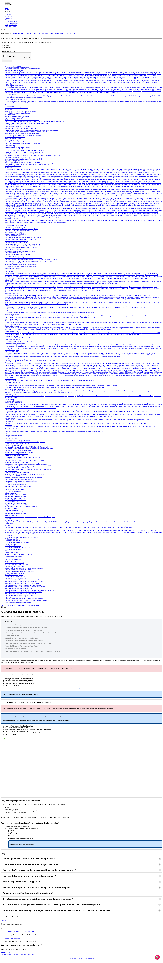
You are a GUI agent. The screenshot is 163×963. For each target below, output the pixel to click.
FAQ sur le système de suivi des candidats (88, 370)
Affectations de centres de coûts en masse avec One (20, 154)
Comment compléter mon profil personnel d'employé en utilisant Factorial (89, 87)
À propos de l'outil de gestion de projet (16, 225)
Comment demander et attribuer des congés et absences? (76, 210)
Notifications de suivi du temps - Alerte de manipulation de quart (43, 181)
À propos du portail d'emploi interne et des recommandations (122, 363)
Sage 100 (35, 283)
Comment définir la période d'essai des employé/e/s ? (30, 346)
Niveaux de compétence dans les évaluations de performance (65, 406)
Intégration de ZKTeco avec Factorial (16, 495)
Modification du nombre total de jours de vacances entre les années (59, 203)
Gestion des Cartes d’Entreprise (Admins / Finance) (69, 302)
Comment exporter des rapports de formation (18, 450)
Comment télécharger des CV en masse (130, 372)
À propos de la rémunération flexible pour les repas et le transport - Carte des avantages (30, 287)
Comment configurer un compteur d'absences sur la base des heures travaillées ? (86, 198)
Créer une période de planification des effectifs (43, 316)
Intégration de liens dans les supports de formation (19, 452)
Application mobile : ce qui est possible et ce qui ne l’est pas (143, 80)
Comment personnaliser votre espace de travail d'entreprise (129, 74)
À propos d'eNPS (100, 414)
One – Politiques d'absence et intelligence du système (20, 111)
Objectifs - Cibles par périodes (14, 161)
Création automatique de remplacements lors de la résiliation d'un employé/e (77, 356)
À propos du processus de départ (106, 391)
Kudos (6, 433)
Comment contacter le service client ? (65, 33)
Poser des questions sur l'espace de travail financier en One (85, 299)
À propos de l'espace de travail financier (34, 295)
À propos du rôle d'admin (51, 385)
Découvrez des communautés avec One (16, 108)
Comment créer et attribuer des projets (16, 227)
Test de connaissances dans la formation (16, 454)
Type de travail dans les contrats (110, 356)
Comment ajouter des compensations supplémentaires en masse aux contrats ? (36, 275)
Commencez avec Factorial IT (13, 527)
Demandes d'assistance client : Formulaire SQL (19, 588)
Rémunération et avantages (13, 268)
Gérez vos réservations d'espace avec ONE (17, 126)
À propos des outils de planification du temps (18, 195)
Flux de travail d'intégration (88, 391)
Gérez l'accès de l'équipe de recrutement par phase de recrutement (118, 375)
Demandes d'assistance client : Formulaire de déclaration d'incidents (25, 587)
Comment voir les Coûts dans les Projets (16, 241)
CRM (6, 310)
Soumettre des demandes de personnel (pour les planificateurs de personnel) (79, 316)
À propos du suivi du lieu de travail (25, 171)
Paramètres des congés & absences (15, 196)
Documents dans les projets (13, 249)
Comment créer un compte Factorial (43, 72)
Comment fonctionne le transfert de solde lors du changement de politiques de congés (129, 205)
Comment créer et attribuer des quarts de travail (106, 189)
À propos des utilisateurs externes (34, 385)
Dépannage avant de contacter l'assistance (17, 597)
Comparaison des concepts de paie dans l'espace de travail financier (48, 299)
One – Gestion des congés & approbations (17, 113)
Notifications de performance (13, 549)
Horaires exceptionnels (33, 176)
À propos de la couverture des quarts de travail (117, 191)
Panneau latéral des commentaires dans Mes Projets (20, 251)
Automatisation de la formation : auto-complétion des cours (22, 457)
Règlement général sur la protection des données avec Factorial (74, 367)
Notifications (8, 535)
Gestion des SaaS (57, 527)
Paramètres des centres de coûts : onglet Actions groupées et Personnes (70, 297)
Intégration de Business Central (14, 522)
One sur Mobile (9, 109)
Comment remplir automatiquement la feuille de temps (84, 174)
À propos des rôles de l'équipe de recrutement (18, 341)
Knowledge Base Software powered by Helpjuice (81, 958)
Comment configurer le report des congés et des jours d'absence (82, 201)
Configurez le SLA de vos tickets (14, 563)
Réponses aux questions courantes (15, 99)
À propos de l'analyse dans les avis (15, 404)
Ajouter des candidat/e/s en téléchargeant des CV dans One (22, 143)
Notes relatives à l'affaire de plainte (48, 420)
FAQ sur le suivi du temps (60, 174)
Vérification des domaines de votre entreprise (80, 82)
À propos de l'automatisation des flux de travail (18, 391)
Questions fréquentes (12, 635)
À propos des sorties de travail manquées (132, 178)
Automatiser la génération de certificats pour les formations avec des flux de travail (29, 449)
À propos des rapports (51, 396)
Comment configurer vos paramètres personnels (125, 87)
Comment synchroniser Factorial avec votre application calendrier (36, 89)
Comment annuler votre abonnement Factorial (18, 569)
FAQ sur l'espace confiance (29, 420)
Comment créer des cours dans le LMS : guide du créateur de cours (24, 460)
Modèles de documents (11, 321)
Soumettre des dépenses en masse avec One (17, 147)
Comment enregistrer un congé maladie (93, 215)
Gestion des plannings (11, 188)
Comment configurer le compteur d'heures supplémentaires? (127, 198)
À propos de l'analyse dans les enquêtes (42, 414)
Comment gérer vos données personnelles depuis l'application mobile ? (26, 96)
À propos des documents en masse (30, 333)
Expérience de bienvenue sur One (15, 137)
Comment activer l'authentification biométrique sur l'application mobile (78, 89)
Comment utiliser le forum (126, 365)
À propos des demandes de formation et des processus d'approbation (25, 442)
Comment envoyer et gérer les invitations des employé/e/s (84, 101)
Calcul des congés (106, 201)
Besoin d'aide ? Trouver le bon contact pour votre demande (22, 68)
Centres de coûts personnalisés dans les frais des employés (109, 297)
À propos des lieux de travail (68, 75)
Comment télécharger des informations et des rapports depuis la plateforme (123, 101)
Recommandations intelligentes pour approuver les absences (78, 213)
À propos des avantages (136, 287)
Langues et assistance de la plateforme (55, 101)
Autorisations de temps (28, 387)
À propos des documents (12, 333)
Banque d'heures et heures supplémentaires (115, 176)
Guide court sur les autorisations (14, 385)
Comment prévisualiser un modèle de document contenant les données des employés (85, 322)
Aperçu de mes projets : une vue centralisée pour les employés (23, 237)
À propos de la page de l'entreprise (45, 368)
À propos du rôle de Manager (126, 345)
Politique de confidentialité (21, 954)
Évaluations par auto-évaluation (46, 408)
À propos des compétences (36, 411)
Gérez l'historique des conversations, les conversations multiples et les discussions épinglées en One (34, 121)
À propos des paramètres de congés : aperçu (18, 198)
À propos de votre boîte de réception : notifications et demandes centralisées (44, 87)
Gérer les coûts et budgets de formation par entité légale (21, 481)
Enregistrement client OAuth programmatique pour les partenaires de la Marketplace (30, 517)
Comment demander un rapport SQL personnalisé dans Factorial (24, 598)
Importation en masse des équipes (89, 346)
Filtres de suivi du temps (122, 183)
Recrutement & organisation (13, 339)
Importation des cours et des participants (16, 462)
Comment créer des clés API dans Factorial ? (52, 74)
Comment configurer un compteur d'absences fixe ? (20, 201)
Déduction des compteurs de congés (15, 220)
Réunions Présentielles (50, 426)
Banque (20, 309)
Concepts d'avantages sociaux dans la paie (38, 290)
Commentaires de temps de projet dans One (17, 157)
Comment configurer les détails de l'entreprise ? (19, 72)
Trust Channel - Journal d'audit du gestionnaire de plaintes (134, 420)
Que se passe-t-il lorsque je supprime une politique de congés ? (44, 200)
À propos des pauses (43, 171)
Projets (7, 224)
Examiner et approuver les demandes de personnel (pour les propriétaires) (124, 316)
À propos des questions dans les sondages (140, 414)
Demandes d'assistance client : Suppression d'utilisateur (21, 593)
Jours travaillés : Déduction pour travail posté (124, 220)
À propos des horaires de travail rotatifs (143, 191)
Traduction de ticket (10, 561)
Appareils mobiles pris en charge (92, 96)
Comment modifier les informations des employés (26, 80)
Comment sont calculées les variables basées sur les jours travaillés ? (86, 278)
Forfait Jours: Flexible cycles (120, 203)
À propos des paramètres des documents (145, 333)
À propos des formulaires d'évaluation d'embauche (26, 370)
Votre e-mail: (6, 45)
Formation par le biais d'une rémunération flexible (71, 287)
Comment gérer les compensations (114, 273)
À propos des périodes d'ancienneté (96, 200)
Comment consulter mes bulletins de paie (120, 333)
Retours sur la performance (29, 408)
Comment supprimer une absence (52, 215)
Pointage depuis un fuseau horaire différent (75, 184)
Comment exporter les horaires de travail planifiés (68, 191)
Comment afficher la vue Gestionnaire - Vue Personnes (21, 239)
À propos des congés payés (48, 208)
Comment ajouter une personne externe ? (19, 625)
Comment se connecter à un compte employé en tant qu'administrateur (32, 33)
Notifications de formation (12, 541)
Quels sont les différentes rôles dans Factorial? (103, 345)
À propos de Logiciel (11, 307)
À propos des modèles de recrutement (71, 363)
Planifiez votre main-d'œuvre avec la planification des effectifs (121, 299)
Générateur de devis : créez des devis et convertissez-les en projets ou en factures (28, 261)
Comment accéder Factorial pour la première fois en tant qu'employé (35, 92)
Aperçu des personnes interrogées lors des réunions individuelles (131, 426)
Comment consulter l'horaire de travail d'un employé (116, 91)
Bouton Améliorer (10, 145)
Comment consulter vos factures (14, 566)
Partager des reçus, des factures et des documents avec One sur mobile (25, 150)
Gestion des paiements (11, 309)
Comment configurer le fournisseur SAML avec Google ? (72, 72)
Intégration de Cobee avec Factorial (15, 496)
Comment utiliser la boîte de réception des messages (102, 365)
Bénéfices (7, 285)
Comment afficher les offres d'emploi (23, 368)
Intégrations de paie (10, 280)
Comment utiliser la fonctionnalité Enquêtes (17, 414)
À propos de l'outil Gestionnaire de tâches (47, 360)
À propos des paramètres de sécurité (109, 77)
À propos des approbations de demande (137, 367)
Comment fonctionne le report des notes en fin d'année (95, 203)
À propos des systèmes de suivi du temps (39, 174)
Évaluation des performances (13, 402)
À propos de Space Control (56, 380)
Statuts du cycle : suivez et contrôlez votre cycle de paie (75, 275)
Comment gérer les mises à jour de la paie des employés (86, 273)
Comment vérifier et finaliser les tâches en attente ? (20, 360)
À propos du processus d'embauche (93, 363)
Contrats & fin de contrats (12, 351)
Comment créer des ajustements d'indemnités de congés (143, 208)
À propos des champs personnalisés (26, 75)
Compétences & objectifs (12, 409)
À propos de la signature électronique (94, 328)
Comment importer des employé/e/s (125, 79)
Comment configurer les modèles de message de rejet (136, 370)
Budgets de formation (11, 471)
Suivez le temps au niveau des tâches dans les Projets (20, 264)
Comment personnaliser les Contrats (97, 353)
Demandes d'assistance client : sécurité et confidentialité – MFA (23, 592)
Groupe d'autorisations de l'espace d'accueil (104, 385)
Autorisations (8, 384)
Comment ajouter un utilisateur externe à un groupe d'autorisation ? (27, 627)
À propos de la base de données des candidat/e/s (19, 363)
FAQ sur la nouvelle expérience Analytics (89, 396)
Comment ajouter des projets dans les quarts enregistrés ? (21, 229)
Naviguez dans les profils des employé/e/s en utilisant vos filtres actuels (92, 348)
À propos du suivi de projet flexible (15, 234)
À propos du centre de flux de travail (44, 391)
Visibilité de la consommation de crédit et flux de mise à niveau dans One (26, 123)
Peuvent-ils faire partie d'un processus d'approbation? (22, 646)
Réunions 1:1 (8, 425)
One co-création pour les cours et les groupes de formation (22, 133)
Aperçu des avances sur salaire (14, 270)
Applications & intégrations (13, 491)
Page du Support (6, 605)
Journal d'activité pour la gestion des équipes (119, 195)
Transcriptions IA (80, 426)
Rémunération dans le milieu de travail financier (119, 295)
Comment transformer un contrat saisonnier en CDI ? (134, 355)
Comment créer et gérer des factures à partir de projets (21, 247)
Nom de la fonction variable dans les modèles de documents (64, 324)
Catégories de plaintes (65, 420)
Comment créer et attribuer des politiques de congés (46, 198)
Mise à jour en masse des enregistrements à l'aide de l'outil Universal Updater (136, 348)
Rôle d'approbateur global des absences (48, 213)
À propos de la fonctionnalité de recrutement (46, 363)
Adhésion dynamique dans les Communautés (134, 423)
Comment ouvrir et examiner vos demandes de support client (23, 580)
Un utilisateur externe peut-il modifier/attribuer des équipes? (24, 640)
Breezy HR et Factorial (11, 510)
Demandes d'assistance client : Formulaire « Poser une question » (24, 581)
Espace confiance (10, 418)
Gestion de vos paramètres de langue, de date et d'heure (84, 91)
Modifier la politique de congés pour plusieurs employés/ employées (84, 205)
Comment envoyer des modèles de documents (124, 322)
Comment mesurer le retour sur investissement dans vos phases (23, 258)
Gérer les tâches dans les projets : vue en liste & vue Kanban (22, 244)
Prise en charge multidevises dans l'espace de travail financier (65, 295)
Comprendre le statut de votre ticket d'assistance (19, 595)
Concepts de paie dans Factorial (14, 273)
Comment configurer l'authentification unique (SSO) (82, 77)
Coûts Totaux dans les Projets (13, 253)
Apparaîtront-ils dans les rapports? (16, 648)
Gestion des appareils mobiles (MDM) (40, 527)
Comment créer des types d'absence (93, 208)
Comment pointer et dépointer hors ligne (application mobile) (132, 184)
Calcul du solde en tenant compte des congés (76, 181)
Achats (7, 305)
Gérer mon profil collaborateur (14, 86)
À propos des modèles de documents (49, 322)
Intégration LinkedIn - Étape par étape (77, 522)
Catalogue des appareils (19, 532)
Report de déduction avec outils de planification (71, 220)
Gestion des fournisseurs (31, 309)
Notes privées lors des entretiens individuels (98, 426)
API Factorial (9, 518)
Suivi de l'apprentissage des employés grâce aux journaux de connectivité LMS (28, 466)
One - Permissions (10, 114)
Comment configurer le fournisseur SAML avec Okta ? (145, 72)
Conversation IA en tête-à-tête (34, 426)
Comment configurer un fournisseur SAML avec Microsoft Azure (108, 72)
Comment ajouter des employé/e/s (15, 77)
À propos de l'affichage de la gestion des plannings (52, 189)
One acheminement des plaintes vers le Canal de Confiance (22, 162)
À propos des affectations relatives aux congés (49, 201)
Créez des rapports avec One (110, 396)
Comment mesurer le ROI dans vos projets (17, 254)
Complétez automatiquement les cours (16, 459)
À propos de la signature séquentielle (77, 329)
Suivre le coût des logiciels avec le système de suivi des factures (80, 307)
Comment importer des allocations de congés (126, 201)
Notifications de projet (11, 539)
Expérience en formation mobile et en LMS (17, 472)
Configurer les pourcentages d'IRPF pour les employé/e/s (21, 82)
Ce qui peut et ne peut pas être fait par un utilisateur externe (25, 630)
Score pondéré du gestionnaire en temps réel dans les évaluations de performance (107, 406)
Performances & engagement (13, 401)
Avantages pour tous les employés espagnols (65, 290)
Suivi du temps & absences (13, 166)
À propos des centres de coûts (13, 295)
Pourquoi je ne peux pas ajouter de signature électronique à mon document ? (59, 328)
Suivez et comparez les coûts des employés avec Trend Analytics (30, 297)
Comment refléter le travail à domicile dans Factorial (134, 181)
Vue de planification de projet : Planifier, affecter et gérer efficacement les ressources (30, 246)
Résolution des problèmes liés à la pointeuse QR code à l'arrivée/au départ (40, 184)
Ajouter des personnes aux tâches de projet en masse (20, 266)
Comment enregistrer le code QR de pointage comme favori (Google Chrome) (38, 178)
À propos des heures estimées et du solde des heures (94, 169)
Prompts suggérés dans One (13, 138)
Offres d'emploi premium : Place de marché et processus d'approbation (113, 374)
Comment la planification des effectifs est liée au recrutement (47, 317)
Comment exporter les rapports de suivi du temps (63, 172)
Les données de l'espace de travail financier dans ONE (21, 128)
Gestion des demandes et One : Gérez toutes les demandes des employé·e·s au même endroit (32, 130)
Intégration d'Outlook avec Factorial (15, 500)
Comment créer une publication (14, 423)
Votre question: (6, 47)
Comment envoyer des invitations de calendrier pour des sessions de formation (28, 469)
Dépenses (7, 300)
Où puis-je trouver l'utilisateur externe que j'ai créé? (21, 638)
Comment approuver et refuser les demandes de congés (110, 210)
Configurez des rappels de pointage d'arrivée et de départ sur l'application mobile (78, 179)
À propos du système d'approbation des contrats (72, 353)
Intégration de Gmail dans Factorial (15, 498)
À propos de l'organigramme (55, 345)
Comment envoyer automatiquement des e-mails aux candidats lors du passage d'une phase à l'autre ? (88, 372)
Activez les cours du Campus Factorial (16, 489)
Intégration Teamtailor (11, 508)
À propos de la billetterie (12, 552)
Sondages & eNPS (10, 413)
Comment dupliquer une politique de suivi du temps (130, 186)
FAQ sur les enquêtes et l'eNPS (77, 416)
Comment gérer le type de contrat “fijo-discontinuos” (26, 355)
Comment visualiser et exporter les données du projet (20, 230)
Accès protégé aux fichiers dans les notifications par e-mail (87, 334)
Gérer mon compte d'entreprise (14, 70)
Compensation (9, 271)
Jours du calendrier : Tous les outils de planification (41, 220)
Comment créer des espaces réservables (35, 380)
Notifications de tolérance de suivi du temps (17, 542)
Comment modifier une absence (72, 215)
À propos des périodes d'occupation (49, 210)
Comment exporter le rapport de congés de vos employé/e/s (22, 208)
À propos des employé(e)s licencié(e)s (16, 353)
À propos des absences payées (108, 212)
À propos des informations (36, 396)
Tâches (7, 358)
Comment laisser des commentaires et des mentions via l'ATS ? (37, 365)
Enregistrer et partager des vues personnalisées (52, 82)
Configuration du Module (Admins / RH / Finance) (39, 302)
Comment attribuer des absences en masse (24, 213)
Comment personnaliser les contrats (52, 355)
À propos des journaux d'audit (75, 74)
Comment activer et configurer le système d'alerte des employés (23, 431)
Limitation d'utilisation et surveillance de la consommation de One (24, 152)
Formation (8, 437)
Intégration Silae (9, 282)
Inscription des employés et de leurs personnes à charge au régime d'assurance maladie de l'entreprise (62, 288)
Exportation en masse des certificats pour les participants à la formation (26, 464)
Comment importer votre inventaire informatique (33, 530)
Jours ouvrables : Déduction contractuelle (98, 220)
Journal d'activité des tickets (13, 559)
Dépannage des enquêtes (107, 416)
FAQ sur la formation (11, 438)
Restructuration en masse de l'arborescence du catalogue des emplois (25, 348)
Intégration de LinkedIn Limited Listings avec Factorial (21, 506)
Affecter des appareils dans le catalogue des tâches (63, 530)
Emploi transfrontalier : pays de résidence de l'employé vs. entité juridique (63, 80)
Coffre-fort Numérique (11, 336)
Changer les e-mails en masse (102, 82)
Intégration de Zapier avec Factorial (15, 503)
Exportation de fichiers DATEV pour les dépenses (102, 283)
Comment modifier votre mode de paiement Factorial (20, 571)
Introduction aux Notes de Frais (14, 302)
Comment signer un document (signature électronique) (21, 328)
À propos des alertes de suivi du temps (111, 174)
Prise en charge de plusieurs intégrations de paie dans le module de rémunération (125, 282)
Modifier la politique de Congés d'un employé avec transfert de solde (42, 205)
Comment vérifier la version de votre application (116, 96)
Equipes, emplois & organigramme (15, 343)
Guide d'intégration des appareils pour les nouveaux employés (96, 530)
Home (6, 8)
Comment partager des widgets (67, 396)
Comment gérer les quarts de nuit (43, 191)
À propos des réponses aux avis (35, 404)
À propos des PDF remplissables (14, 322)
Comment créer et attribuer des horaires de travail (34, 172)
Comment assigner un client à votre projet (17, 242)
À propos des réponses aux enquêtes (117, 414)
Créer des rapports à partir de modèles (130, 396)
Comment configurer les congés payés (74, 200)
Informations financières (12, 293)
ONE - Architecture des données (14, 118)
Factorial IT (8, 525)
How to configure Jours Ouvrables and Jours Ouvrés (143, 200)
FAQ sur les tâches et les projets (14, 232)
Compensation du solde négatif (69, 183)
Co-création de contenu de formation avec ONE (19, 467)
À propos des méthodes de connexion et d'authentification (22, 74)
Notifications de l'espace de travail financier (17, 547)
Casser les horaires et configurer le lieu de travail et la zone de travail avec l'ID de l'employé (87, 186)
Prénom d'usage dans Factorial (142, 91)
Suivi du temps (9, 167)
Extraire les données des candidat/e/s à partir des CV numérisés (79, 375)
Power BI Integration (11, 515)
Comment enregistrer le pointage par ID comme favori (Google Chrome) (98, 178)
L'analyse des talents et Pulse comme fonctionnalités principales (27, 406)
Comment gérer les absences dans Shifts (150, 193)
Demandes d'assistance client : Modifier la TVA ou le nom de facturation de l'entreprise (30, 590)
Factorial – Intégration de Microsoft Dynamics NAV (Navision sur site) (44, 522)
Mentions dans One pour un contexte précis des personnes (22, 120)
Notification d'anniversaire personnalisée (128, 391)
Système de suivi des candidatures (15, 362)
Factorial (32, 954)
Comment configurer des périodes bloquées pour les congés (35, 212)
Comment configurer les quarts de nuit (51, 176)
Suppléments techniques (61, 304)
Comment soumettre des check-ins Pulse (91, 431)
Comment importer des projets (13, 235)
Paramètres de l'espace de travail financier (139, 297)
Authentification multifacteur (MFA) (41, 79)
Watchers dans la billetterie (12, 558)
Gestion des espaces (10, 379)
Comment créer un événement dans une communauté (104, 423)
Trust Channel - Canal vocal (80, 420)
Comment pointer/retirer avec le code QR (133, 171)
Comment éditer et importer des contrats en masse (123, 353)
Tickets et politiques (10, 551)
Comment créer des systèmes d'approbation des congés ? (21, 210)
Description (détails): (8, 51)
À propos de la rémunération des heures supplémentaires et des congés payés (37, 183)
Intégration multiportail (149, 372)
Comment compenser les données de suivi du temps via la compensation (114, 275)
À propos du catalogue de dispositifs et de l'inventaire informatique (90, 532)
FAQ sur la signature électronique (144, 328)
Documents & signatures (12, 319)
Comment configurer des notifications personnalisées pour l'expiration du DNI (48, 392)
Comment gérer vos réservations (14, 380)
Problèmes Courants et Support (24, 304)
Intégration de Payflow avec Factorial (16, 505)
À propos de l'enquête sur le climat (57, 416)
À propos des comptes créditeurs (135, 307)
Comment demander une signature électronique (119, 328)
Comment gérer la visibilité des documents (34, 334)
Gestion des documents (11, 331)
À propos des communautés (32, 423)
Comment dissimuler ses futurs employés (77, 345)
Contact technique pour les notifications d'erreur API (127, 82)
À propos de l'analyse (148, 396)
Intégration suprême (10, 493)
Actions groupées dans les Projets (14, 263)
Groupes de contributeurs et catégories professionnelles (116, 346)
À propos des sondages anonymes (36, 416)
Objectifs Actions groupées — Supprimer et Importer (60, 411)
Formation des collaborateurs (13, 483)
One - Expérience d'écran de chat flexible (17, 116)
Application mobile (10, 94)
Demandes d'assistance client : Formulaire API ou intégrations (23, 585)
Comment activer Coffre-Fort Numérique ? (17, 338)
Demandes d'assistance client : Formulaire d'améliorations (22, 583)
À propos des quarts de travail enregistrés (44, 195)
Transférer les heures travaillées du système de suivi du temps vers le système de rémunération (46, 276)
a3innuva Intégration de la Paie (24, 282)
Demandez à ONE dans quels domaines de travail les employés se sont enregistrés (29, 164)
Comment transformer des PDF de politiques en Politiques (122, 334)
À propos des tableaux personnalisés (48, 75)
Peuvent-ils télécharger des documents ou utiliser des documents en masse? (28, 643)
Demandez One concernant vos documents (17, 125)
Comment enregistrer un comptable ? (147, 275)
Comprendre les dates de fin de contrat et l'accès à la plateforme (82, 355)
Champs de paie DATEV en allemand (75, 283)
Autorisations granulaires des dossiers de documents (75, 385)
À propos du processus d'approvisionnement (112, 307)
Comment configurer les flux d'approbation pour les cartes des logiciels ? (39, 307)
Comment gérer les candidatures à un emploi (44, 374)
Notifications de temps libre (13, 546)
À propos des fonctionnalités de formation (17, 443)
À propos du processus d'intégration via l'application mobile (64, 96)
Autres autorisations (69, 387)
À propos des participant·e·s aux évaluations (58, 404)
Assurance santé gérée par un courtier (89, 290)
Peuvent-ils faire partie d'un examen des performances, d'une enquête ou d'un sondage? (33, 651)
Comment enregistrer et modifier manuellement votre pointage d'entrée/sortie (97, 171)
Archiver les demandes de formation (15, 484)
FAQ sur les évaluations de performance (110, 404)
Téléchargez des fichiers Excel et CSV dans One (19, 149)
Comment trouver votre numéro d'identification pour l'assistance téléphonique (27, 600)
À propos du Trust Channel (13, 420)
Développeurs (128, 527)
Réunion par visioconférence (66, 426)
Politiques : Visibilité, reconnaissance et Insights (19, 554)
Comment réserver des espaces (73, 380)
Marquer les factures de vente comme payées (81, 312)
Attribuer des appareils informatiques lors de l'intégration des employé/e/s (48, 532)
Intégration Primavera (75, 282)
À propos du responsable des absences (115, 208)
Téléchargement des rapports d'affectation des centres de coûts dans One (26, 132)
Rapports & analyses (11, 394)
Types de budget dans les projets (14, 256)
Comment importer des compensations (58, 273)
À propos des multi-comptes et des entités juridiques (135, 77)
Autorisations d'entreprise (55, 387)
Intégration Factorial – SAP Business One (101, 522)
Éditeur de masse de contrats (110, 355)
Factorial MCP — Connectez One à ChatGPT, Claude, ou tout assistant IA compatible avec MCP (33, 155)
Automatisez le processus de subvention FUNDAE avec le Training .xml (26, 447)
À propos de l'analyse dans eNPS (85, 414)
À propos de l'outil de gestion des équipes (79, 189)
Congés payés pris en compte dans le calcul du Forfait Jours (96, 183)
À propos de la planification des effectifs (16, 316)
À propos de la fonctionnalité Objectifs (16, 411)
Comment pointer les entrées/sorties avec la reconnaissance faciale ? (123, 172)
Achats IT (26, 527)
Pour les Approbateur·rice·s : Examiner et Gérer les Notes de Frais (136, 302)
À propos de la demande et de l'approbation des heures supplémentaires (26, 169)
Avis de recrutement (10, 544)
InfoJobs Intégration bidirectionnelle (125, 522)
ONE (6, 104)
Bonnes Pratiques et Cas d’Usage (44, 304)
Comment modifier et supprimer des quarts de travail (136, 189)
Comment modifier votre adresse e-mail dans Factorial (52, 91)
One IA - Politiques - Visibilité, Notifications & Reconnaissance (23, 135)
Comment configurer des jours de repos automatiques (20, 189)
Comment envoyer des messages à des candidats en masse (75, 374)
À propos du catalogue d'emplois (14, 345)
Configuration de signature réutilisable (100, 329)
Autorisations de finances (97, 387)
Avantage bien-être (92, 287)
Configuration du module (46, 309)
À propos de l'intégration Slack (14, 501)
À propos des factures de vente (58, 312)
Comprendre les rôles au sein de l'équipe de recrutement (62, 346)
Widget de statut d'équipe (69, 178)
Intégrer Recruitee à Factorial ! (14, 512)
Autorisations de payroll (83, 387)
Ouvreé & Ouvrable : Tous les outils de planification (50, 222)
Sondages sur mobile (93, 416)
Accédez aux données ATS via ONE (145, 374)
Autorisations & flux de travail (14, 382)
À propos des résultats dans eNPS (65, 414)
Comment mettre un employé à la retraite (68, 92)
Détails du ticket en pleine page (14, 556)
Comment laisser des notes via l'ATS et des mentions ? (98, 368)
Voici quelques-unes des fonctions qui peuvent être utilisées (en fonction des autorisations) (34, 633)
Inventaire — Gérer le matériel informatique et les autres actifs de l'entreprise (133, 532)
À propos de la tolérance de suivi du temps (62, 171)
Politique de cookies (7, 954)
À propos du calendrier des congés (64, 212)
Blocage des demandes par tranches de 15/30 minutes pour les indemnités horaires (120, 213)
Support (7, 9)
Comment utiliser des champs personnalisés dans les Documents (59, 333)
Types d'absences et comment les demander (118, 215)
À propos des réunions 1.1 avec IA (15, 426)
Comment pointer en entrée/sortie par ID (91, 172)
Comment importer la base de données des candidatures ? (21, 367)
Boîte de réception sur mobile (140, 96)
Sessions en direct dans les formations (16, 488)
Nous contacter (5, 952)
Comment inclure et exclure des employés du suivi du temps (128, 169)
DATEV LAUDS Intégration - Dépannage (51, 283)
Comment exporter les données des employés (98, 74)
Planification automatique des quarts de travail (70, 195)
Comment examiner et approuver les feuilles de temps (63, 169)
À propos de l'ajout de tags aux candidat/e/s (68, 368)
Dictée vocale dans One (12, 140)
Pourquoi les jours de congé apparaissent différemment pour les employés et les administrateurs (45, 217)
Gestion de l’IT (9, 523)
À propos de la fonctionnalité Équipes (35, 345)
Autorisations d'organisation (13, 387)
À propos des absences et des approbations (69, 208)
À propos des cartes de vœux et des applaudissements (56, 423)
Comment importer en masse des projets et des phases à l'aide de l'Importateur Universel (31, 259)
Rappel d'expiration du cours (13, 445)
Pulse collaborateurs (10, 430)
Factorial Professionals (11, 276)
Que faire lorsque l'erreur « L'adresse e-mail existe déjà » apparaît (24, 101)
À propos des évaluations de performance (134, 404)
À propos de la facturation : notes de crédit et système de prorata (24, 568)
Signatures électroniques (12, 326)
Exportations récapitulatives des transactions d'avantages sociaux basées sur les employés (118, 288)
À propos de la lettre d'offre (47, 367)
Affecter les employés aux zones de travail (58, 348)
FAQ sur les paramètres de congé (117, 200)
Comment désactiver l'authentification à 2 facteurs (67, 79)
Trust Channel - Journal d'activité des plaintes (102, 420)
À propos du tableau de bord (13, 87)
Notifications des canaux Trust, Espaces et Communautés (21, 537)
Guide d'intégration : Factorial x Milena (57, 282)
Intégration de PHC (39, 282)
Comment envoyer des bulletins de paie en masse (93, 333)
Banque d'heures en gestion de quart (95, 195)
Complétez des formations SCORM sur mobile (18, 479)
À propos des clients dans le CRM (38, 312)
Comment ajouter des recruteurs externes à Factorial (71, 365)
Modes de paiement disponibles (14, 575)
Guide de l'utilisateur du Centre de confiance (18, 602)
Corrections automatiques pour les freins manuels (104, 181)
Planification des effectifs (12, 314)
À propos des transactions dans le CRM (16, 312)
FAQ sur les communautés (80, 423)
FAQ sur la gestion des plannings (93, 191)
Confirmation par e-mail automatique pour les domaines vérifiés (100, 92)
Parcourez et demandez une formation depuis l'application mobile (24, 477)
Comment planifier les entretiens (111, 370)
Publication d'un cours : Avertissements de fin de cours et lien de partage (26, 474)
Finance (7, 292)
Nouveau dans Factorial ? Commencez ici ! (17, 67)
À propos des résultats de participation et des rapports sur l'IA (61, 431)
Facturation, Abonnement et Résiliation (16, 564)
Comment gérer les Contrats (49, 353)
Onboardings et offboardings (71, 527)
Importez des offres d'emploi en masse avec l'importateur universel (41, 375)
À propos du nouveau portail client (15, 573)
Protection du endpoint (100, 527)
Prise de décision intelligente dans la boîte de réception (98, 79)
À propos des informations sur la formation (17, 440)
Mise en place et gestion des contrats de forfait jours (117, 179)
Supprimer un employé (48, 356)
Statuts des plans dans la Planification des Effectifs (81, 317)
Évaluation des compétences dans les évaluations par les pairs (94, 411)
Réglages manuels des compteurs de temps (26, 203)
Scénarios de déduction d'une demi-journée (21, 222)
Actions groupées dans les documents (58, 334)
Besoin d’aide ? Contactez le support (15, 576)
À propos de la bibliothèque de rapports (16, 396)
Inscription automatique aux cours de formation (19, 486)
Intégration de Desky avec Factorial (15, 513)
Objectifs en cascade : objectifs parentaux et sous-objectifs (130, 411)
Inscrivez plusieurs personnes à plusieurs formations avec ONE (23, 159)
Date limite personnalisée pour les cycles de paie (51, 278)
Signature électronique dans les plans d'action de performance (48, 329)
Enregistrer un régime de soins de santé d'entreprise (113, 287)
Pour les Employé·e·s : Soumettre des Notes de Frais (101, 302)
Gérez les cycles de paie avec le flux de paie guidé (132, 278)
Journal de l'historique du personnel (94, 295)
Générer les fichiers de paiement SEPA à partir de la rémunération (93, 276)
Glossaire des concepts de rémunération (125, 276)
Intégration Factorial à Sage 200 (92, 282)
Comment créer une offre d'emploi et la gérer (148, 365)
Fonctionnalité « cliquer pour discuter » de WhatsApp (109, 367)
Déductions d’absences (11, 218)
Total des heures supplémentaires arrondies (101, 184)
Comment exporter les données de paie (35, 273)
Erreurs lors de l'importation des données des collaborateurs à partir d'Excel (134, 75)
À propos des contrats (34, 353)
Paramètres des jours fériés (34, 215)
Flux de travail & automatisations (14, 389)
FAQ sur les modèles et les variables (35, 324)
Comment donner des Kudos (13, 435)
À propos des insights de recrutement (47, 372)
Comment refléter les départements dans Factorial (147, 346)
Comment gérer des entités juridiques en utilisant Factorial (94, 75)
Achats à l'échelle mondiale (115, 527)
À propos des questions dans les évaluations (84, 404)
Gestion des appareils (86, 527)
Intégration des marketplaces (13, 520)
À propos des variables (31, 322)
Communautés (9, 421)
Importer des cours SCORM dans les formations (19, 476)
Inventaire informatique (11, 529)
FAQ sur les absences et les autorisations (87, 212)
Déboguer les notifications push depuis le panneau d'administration (105, 80)
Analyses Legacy (10, 399)
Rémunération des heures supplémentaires (136, 174)
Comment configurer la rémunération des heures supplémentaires (83, 176)
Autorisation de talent (41, 387)
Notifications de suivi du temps (44, 179)
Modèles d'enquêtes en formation (14, 455)
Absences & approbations (12, 207)
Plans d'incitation (112, 278)
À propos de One (10, 106)
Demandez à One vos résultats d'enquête (17, 142)
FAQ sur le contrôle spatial (91, 380)
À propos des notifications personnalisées (67, 391)
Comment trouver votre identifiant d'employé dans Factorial (116, 89)
